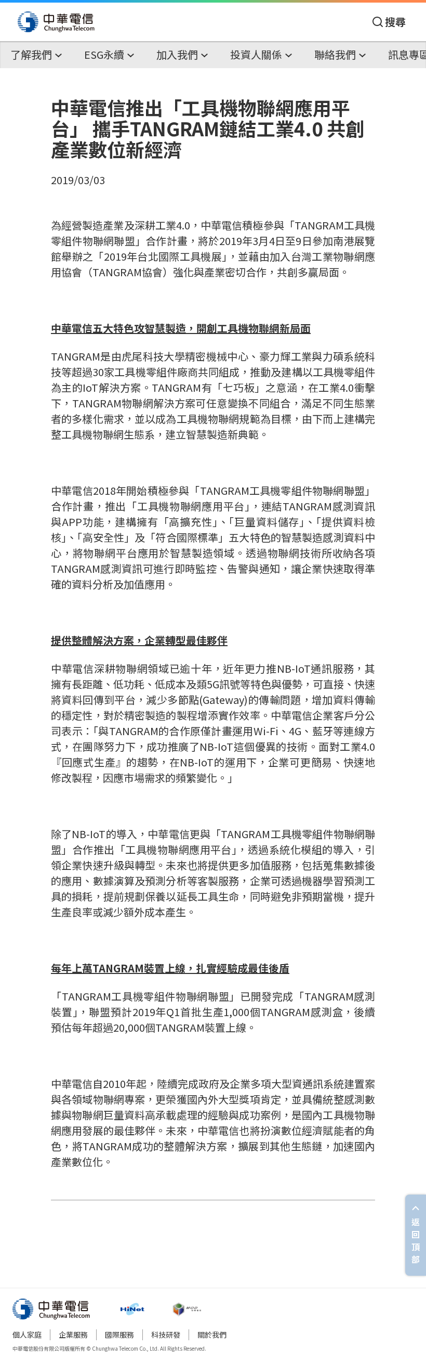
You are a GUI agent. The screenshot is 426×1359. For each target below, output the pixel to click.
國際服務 (119, 1334)
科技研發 (165, 1334)
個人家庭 (27, 1334)
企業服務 (73, 1334)
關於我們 (212, 1334)
